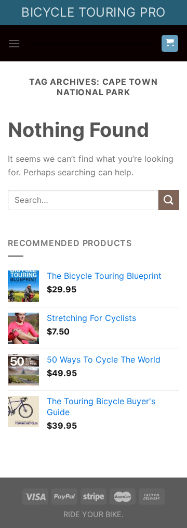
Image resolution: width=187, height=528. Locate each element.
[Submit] (168, 200)
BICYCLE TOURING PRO (93, 12)
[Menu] (14, 43)
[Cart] (170, 43)
